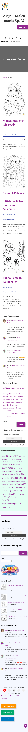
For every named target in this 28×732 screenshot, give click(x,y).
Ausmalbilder (11, 134)
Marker (4, 399)
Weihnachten (19, 414)
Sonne (4, 411)
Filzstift (23, 461)
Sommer (18, 408)
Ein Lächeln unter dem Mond (16, 602)
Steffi (4, 130)
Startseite (5, 77)
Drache (4, 461)
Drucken (5, 41)
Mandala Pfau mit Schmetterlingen (17, 595)
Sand (16, 405)
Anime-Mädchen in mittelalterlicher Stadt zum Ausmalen (13, 201)
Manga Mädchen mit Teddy (13, 122)
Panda (9, 405)
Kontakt (14, 696)
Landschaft (15, 396)
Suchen (5, 421)
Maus (8, 399)
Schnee (12, 408)
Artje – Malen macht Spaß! (14, 693)
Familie (18, 461)
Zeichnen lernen (7, 712)
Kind (4, 396)
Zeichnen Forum (7, 719)
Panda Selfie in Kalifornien (12, 279)
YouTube (23, 27)
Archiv (2, 558)
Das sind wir (5, 696)
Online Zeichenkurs (8, 706)
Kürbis (10, 396)
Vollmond (7, 414)
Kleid (6, 396)
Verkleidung (19, 410)
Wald (12, 414)
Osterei (16, 402)
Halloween (12, 394)
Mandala (20, 396)
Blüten (13, 388)
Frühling (5, 394)
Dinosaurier (19, 459)
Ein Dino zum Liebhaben (15, 609)
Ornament (8, 402)
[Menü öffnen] (14, 33)
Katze (21, 393)
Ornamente (12, 402)
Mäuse (4, 402)
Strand (9, 411)
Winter (9, 416)
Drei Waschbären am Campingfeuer (17, 616)
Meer (12, 399)
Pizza (13, 405)
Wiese (4, 416)
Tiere (16, 292)
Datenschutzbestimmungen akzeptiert (14, 445)
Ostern (4, 405)
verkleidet (14, 410)
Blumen (8, 388)
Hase (17, 394)
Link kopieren (16, 41)
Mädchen (19, 399)
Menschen (17, 134)
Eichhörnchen (13, 391)
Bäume (23, 388)
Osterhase (20, 402)
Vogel (4, 414)
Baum (4, 388)
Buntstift (18, 388)
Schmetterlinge (6, 408)
